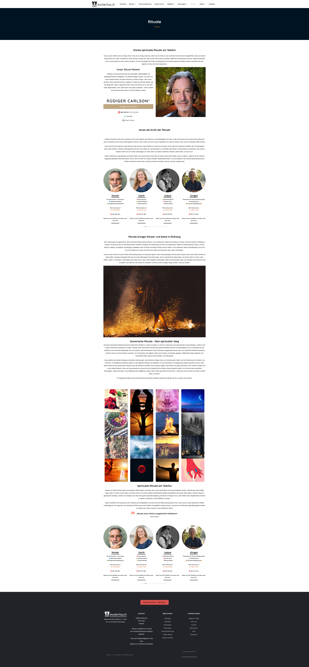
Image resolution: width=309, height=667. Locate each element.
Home (151, 27)
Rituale (192, 4)
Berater (131, 4)
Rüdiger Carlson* (128, 100)
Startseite (123, 4)
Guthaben (212, 4)
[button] (142, 226)
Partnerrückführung (145, 4)
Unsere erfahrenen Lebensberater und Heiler (119, 156)
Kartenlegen (182, 4)
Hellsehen (170, 4)
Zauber (202, 4)
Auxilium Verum (159, 4)
